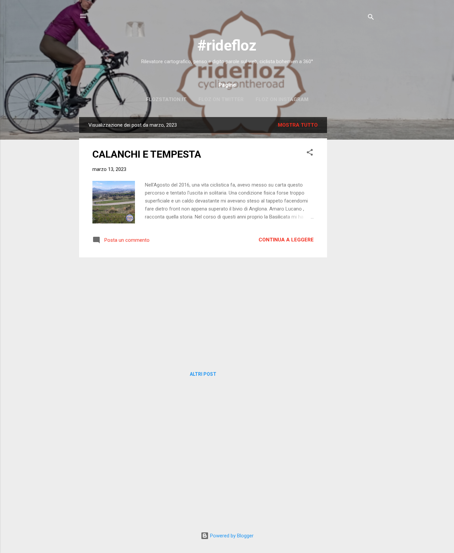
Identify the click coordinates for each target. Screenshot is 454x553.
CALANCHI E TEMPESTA (146, 154)
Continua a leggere (286, 240)
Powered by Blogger (231, 536)
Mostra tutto (298, 125)
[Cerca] (371, 18)
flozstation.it (166, 99)
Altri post (203, 374)
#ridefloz (227, 45)
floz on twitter (221, 99)
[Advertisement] (353, 217)
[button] (310, 153)
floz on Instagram (282, 99)
